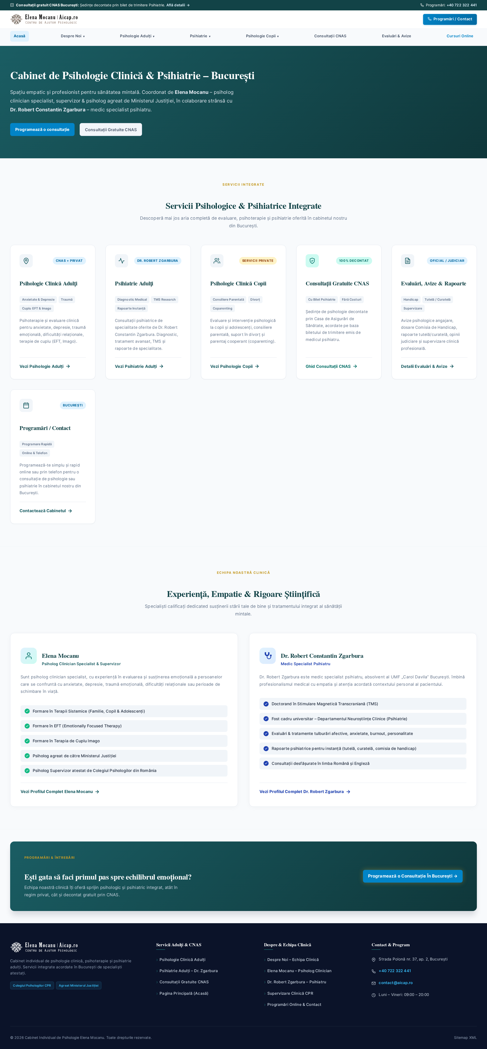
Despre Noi (73, 36)
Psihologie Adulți (137, 36)
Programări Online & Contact (293, 1004)
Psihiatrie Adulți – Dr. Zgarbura (187, 970)
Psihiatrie (200, 36)
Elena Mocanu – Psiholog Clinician (298, 970)
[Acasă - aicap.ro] (45, 19)
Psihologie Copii (262, 36)
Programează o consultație (42, 129)
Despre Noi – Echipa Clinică (291, 959)
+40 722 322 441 (462, 5)
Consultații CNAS (330, 36)
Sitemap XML (465, 1037)
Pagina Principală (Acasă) (182, 993)
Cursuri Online (460, 36)
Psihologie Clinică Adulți (181, 959)
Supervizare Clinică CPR (288, 993)
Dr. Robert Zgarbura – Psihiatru (295, 982)
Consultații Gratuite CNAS (111, 129)
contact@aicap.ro (396, 982)
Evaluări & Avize (396, 36)
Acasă (20, 36)
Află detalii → (178, 5)
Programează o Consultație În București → (413, 876)
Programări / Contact (452, 19)
